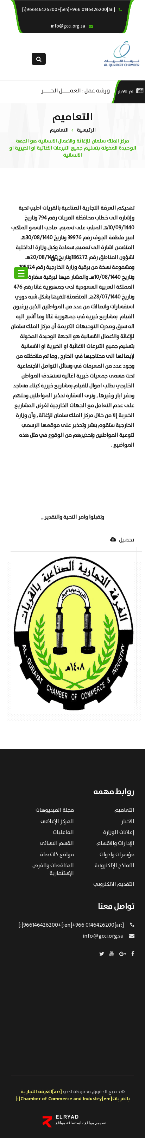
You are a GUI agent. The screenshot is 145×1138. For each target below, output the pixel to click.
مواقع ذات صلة (57, 855)
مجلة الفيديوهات (55, 810)
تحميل (126, 540)
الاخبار (127, 821)
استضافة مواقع (68, 1122)
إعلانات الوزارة (118, 832)
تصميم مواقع (94, 1122)
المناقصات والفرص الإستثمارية (53, 869)
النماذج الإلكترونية (114, 865)
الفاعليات (63, 832)
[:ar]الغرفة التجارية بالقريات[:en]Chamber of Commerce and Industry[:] (72, 1095)
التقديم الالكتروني (113, 884)
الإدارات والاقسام (115, 843)
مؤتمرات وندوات (117, 855)
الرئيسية (86, 130)
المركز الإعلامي (57, 821)
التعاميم (59, 130)
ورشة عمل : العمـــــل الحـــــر (75, 90)
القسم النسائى (57, 843)
